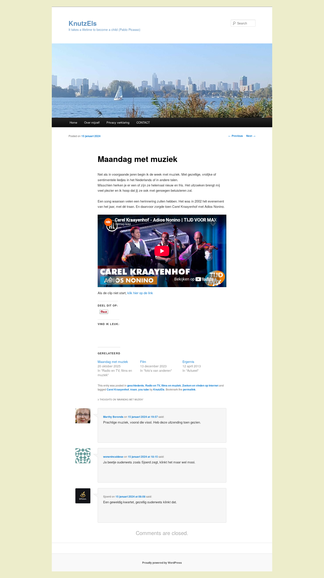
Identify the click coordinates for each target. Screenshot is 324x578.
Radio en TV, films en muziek (163, 385)
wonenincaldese (113, 457)
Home (73, 122)
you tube (143, 389)
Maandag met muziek (113, 361)
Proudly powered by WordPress (162, 563)
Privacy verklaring (117, 122)
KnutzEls (83, 23)
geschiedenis (135, 385)
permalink (189, 389)
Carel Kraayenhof (118, 389)
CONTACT (143, 122)
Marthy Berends (113, 417)
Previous (235, 136)
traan (133, 389)
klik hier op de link (140, 292)
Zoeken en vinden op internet (200, 385)
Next (250, 136)
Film (143, 361)
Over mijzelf (92, 122)
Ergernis (188, 361)
